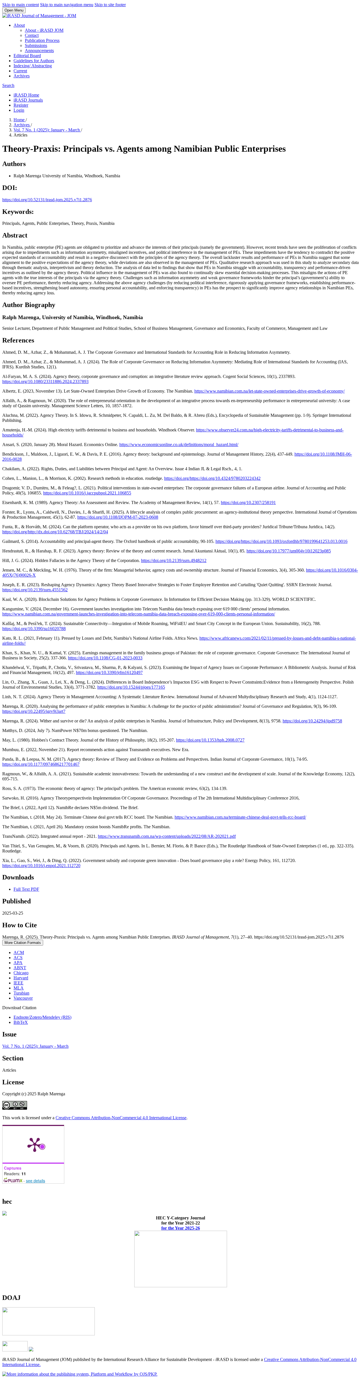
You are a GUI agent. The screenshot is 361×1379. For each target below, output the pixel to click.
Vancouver (23, 998)
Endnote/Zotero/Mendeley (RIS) (42, 1017)
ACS (18, 957)
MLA (19, 988)
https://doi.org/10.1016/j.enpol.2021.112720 (41, 865)
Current (20, 70)
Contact (32, 35)
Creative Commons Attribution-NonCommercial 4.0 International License (121, 1117)
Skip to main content (20, 4)
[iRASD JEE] (48, 1333)
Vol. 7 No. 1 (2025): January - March (47, 129)
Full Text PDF (26, 889)
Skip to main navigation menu (66, 4)
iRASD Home (26, 95)
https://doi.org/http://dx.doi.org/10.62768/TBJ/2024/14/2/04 (55, 531)
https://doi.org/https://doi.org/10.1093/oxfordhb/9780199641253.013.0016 (281, 541)
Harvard (21, 977)
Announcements (39, 50)
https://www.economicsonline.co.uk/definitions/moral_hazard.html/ (178, 444)
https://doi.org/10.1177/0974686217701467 (41, 764)
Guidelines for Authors (34, 60)
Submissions (36, 45)
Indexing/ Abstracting (33, 65)
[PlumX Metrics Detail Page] (35, 1144)
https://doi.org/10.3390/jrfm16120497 (109, 672)
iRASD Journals (28, 100)
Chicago (21, 972)
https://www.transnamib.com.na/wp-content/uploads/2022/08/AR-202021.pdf (167, 836)
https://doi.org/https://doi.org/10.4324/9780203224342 (212, 478)
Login (19, 110)
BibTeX (21, 1022)
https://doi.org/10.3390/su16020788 (34, 628)
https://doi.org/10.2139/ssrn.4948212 (173, 560)
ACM (19, 952)
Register (21, 105)
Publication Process (42, 40)
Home (20, 119)
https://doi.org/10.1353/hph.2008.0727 (210, 740)
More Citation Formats (23, 943)
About (19, 25)
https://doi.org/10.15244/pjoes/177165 (131, 687)
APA (18, 962)
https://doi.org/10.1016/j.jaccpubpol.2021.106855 (87, 493)
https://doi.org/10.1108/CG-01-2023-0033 (105, 657)
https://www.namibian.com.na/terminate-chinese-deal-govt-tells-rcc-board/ (240, 817)
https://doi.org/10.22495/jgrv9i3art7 (33, 711)
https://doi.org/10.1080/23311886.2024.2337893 (45, 381)
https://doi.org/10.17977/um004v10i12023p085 (288, 551)
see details (35, 1180)
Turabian (21, 993)
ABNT (20, 967)
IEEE (18, 982)
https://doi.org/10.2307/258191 (248, 502)
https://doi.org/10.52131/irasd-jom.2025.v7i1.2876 (47, 199)
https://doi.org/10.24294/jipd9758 (312, 720)
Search (8, 85)
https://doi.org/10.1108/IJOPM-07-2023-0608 (117, 517)
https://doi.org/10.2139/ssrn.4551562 (35, 589)
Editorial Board (27, 55)
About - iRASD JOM (44, 30)
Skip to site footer (110, 4)
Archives (22, 75)
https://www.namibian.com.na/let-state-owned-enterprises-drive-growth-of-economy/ (269, 391)
